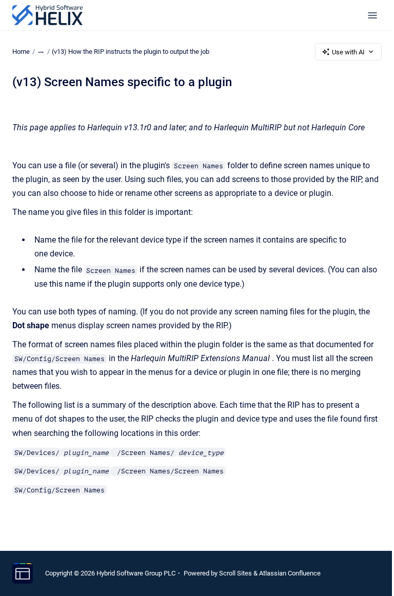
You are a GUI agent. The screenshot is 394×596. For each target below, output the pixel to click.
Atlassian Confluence (290, 573)
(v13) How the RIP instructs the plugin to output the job (130, 51)
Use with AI (348, 52)
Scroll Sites (235, 573)
